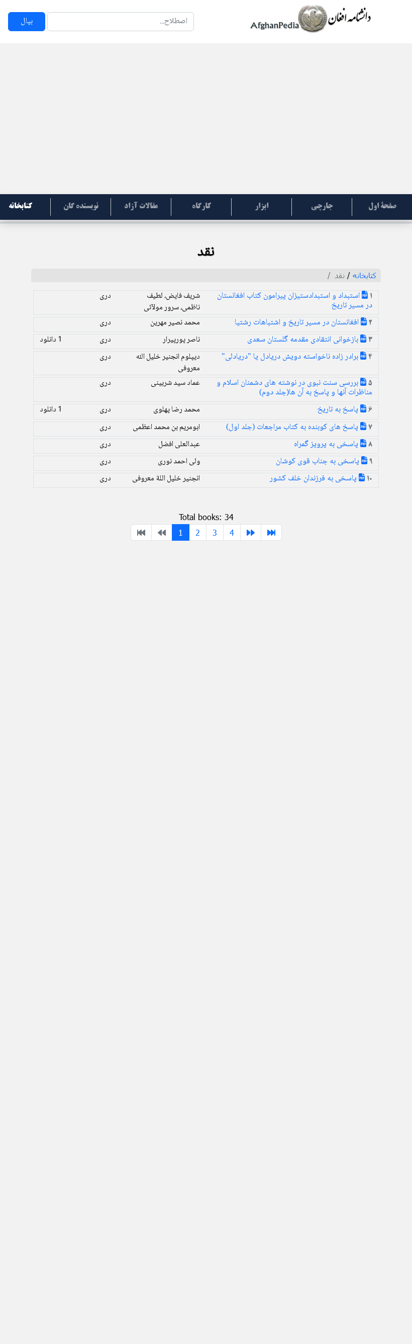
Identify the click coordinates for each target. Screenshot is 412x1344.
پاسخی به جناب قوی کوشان (318, 461)
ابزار (261, 207)
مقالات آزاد (141, 207)
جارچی (322, 207)
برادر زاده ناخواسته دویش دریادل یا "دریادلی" (291, 357)
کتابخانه (364, 275)
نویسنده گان (80, 207)
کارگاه (201, 207)
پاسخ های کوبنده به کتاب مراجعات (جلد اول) (293, 427)
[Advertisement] (206, 118)
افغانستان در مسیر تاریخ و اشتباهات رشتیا (298, 322)
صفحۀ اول (382, 207)
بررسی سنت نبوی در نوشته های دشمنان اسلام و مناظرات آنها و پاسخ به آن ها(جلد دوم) (294, 387)
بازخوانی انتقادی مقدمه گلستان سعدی (303, 340)
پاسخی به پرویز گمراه (327, 444)
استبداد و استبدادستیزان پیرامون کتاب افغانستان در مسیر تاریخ (294, 300)
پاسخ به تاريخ (339, 409)
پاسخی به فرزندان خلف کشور (314, 478)
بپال (27, 21)
